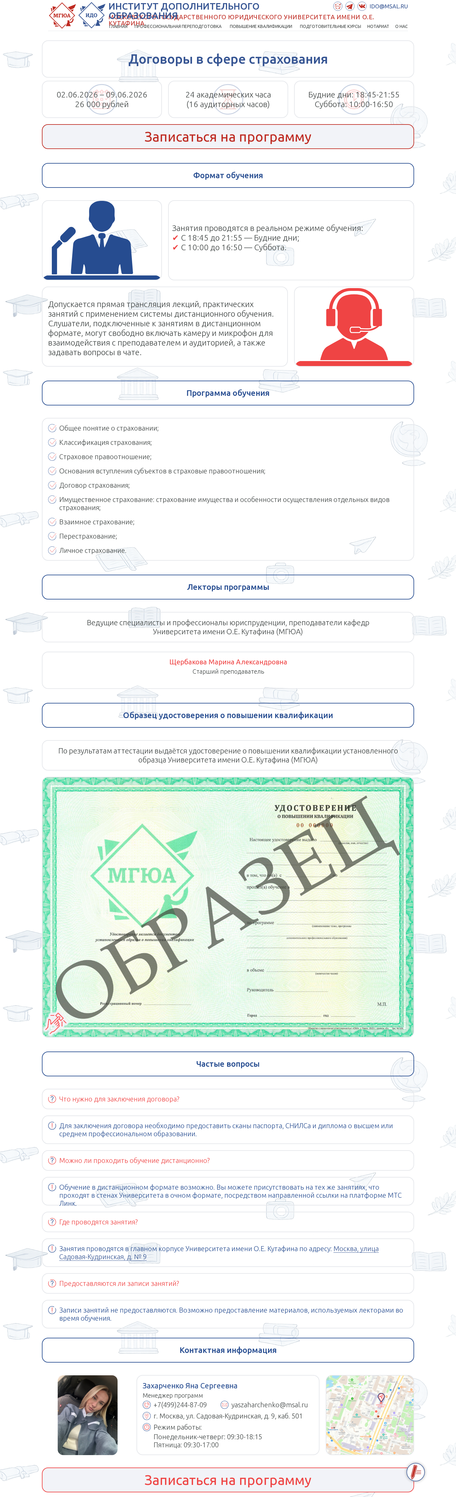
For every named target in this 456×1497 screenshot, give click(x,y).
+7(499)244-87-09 (180, 1405)
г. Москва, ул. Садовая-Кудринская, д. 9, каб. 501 (228, 1416)
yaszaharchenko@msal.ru (269, 1405)
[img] (370, 1415)
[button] (228, 136)
